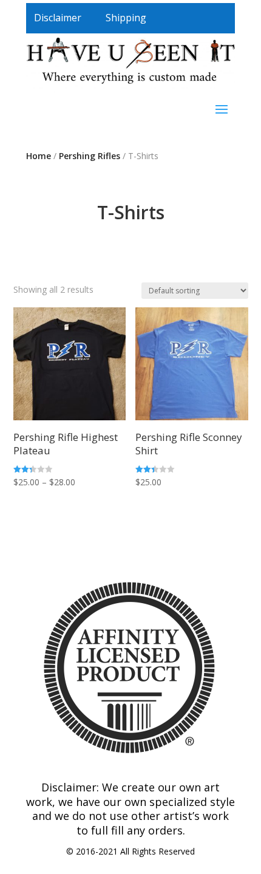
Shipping (126, 17)
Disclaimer (57, 17)
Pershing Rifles (89, 156)
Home (38, 156)
